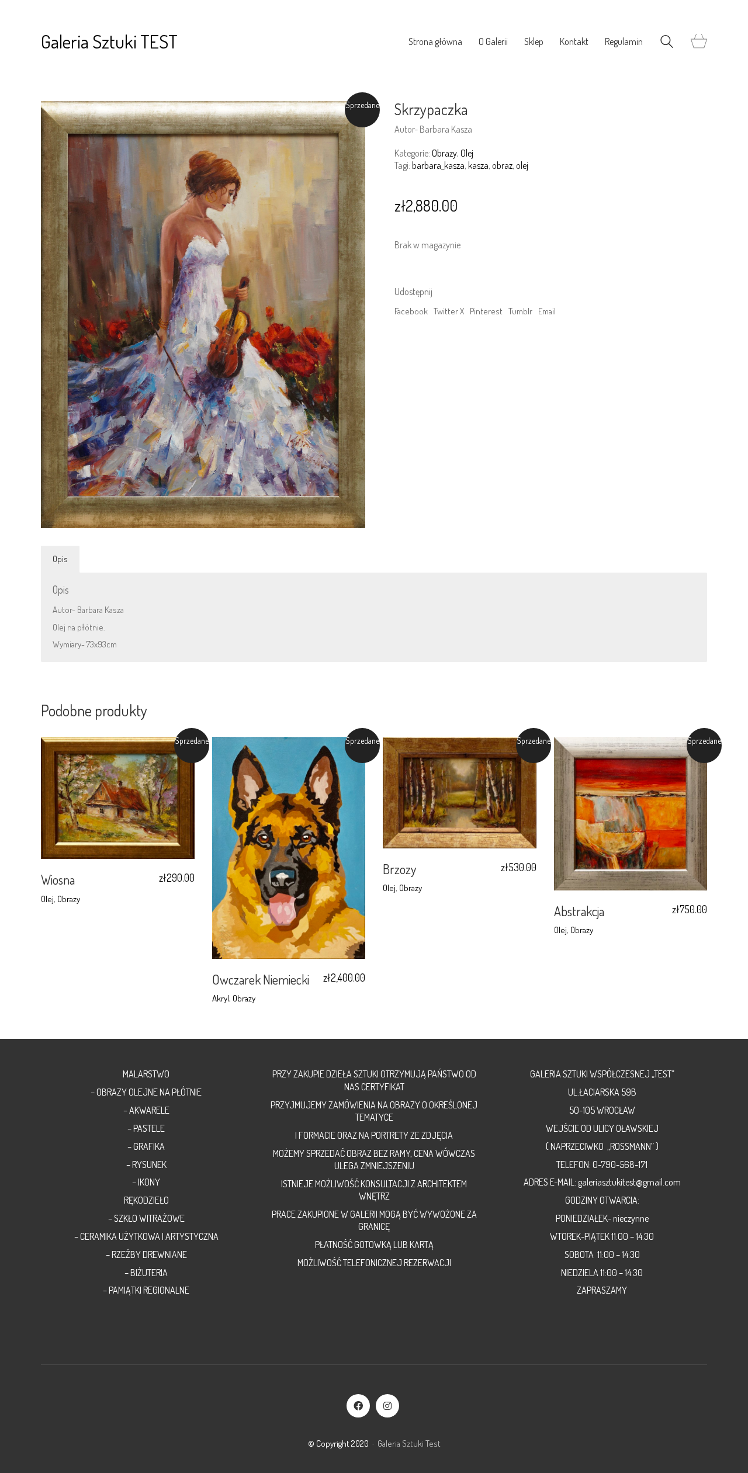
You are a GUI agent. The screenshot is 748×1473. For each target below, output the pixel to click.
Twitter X (449, 311)
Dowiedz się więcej (73, 899)
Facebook (411, 311)
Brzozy (399, 869)
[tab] (60, 559)
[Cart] (699, 42)
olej (522, 165)
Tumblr (520, 311)
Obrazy (444, 153)
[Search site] (666, 43)
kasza (478, 165)
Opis (60, 558)
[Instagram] (387, 1405)
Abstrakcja (579, 911)
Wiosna (58, 879)
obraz (502, 165)
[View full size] (55, 119)
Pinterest (486, 311)
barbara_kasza (438, 165)
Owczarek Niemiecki (260, 979)
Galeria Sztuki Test (409, 1443)
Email (547, 311)
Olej (466, 153)
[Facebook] (358, 1405)
